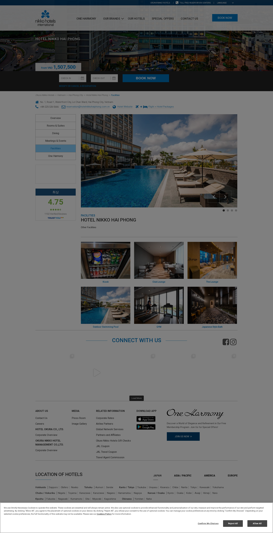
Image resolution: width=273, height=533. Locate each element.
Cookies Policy (104, 514)
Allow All (257, 523)
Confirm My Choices (208, 523)
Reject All (233, 523)
